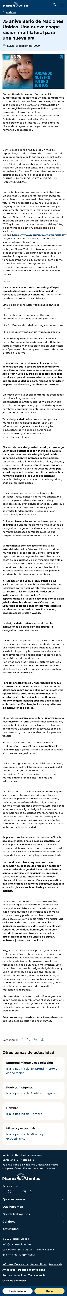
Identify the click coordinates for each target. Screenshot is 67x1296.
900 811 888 (9, 1255)
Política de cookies (14, 1275)
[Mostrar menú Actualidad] (63, 1229)
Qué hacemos (12, 1206)
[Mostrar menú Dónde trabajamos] (63, 1214)
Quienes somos (13, 1199)
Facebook (3, 1191)
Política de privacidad (31, 1269)
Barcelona (8, 1159)
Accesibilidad (38, 1264)
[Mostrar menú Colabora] (63, 1222)
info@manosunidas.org (16, 1244)
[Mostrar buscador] (53, 4)
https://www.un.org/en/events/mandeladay (39, 234)
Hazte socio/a (17, 1290)
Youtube (24, 1191)
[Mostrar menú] (61, 5)
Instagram (16, 1191)
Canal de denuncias (14, 1280)
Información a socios (15, 1264)
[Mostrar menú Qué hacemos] (63, 1207)
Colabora (9, 1221)
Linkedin (31, 1191)
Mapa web (55, 1264)
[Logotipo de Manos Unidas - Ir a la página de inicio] (15, 5)
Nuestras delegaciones (29, 1155)
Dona (49, 1290)
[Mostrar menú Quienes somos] (63, 1199)
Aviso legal (9, 1269)
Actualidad (10, 1229)
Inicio (6, 1155)
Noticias (11, 12)
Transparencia (36, 1275)
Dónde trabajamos (16, 1214)
